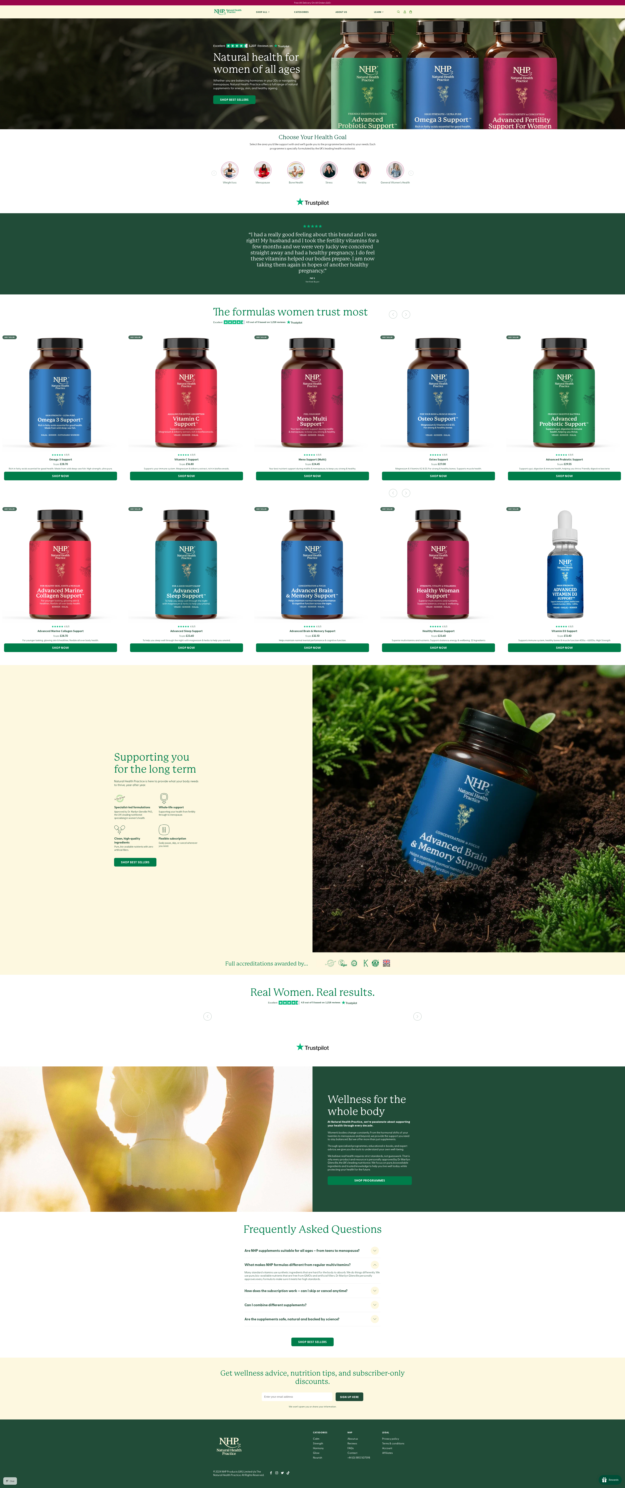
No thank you (350, 767)
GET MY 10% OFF (350, 758)
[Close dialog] (605, 13)
